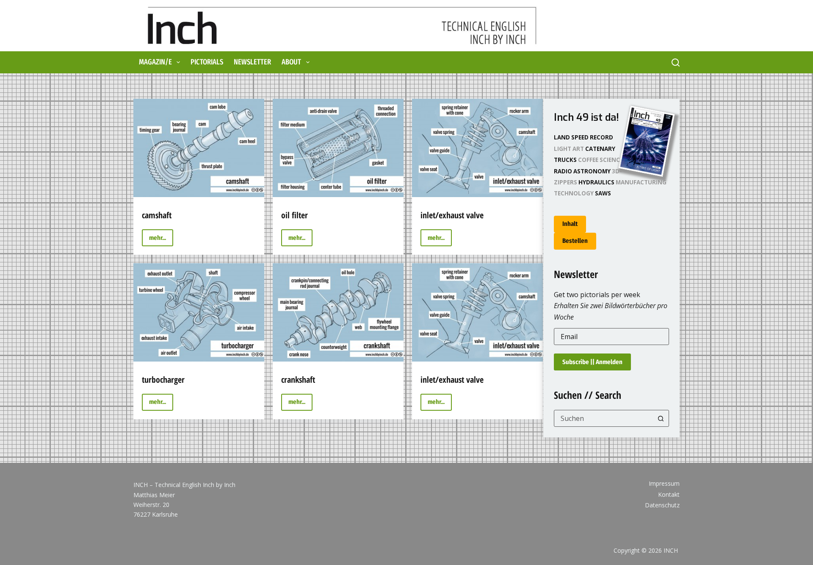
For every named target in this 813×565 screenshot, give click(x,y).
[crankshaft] (338, 312)
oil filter (294, 215)
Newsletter (252, 62)
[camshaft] (198, 148)
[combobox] (603, 418)
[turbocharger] (198, 312)
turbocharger (163, 379)
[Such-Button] (661, 418)
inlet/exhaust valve (452, 215)
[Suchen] (676, 62)
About (291, 62)
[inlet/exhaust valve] (477, 148)
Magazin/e (155, 62)
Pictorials (207, 62)
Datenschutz (662, 505)
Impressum (664, 483)
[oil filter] (338, 148)
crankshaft (298, 379)
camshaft (156, 215)
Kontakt (669, 494)
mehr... (161, 240)
